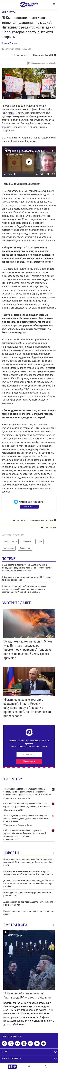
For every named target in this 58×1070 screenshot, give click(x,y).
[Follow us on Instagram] (24, 1043)
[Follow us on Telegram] (30, 1043)
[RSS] (37, 1043)
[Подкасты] (43, 1043)
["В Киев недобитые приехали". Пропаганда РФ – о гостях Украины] (29, 960)
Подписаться (29, 507)
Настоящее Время (15, 154)
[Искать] (46, 1066)
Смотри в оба (15, 925)
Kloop (11, 112)
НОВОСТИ (11, 853)
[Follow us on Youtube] (17, 1043)
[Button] (20, 55)
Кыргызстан (9, 12)
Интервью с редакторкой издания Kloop (28, 151)
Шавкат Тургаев (9, 43)
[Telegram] (29, 1066)
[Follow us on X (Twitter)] (11, 1043)
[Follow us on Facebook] (4, 1043)
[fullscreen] (53, 174)
